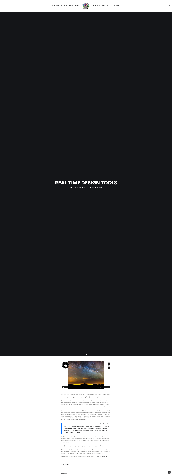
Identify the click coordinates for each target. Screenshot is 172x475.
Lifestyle (86, 187)
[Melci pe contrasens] (86, 5)
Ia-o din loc (64, 5)
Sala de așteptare (115, 5)
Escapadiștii (96, 5)
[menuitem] (55, 6)
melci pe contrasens (97, 187)
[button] (169, 6)
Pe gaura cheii (55, 5)
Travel (81, 187)
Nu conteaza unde (74, 5)
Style (63, 464)
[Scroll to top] (169, 472)
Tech (67, 464)
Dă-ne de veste (105, 5)
